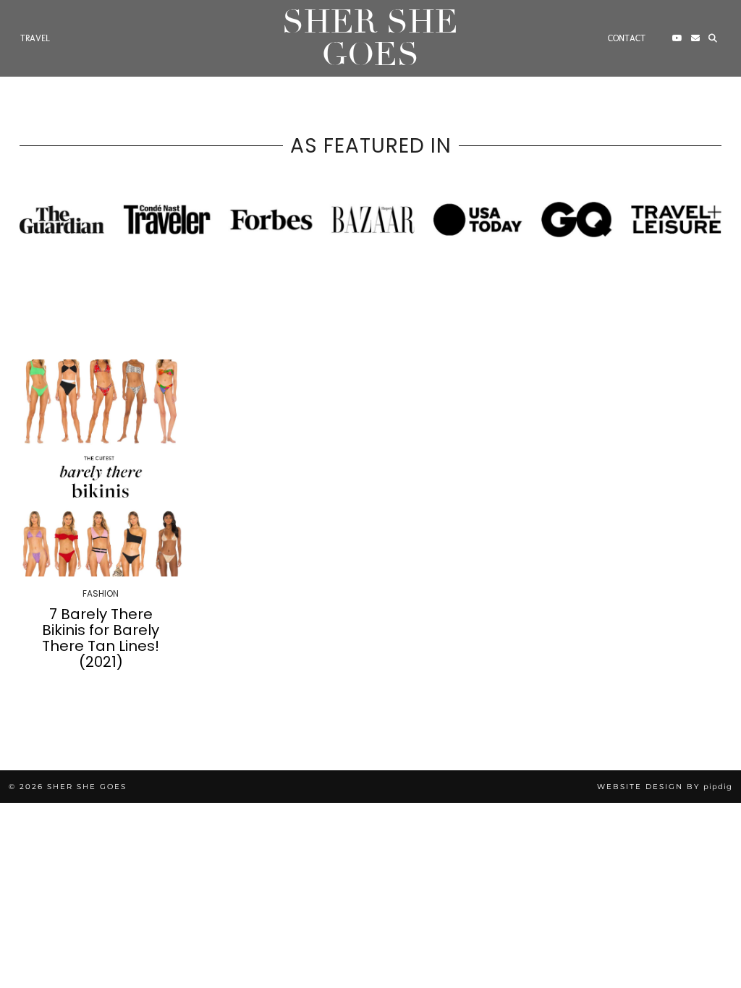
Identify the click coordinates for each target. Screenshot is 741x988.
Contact (626, 38)
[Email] (695, 38)
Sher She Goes (370, 38)
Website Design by (664, 786)
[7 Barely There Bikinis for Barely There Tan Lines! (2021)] (101, 467)
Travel (35, 38)
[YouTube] (677, 38)
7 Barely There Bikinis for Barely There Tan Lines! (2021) (100, 638)
